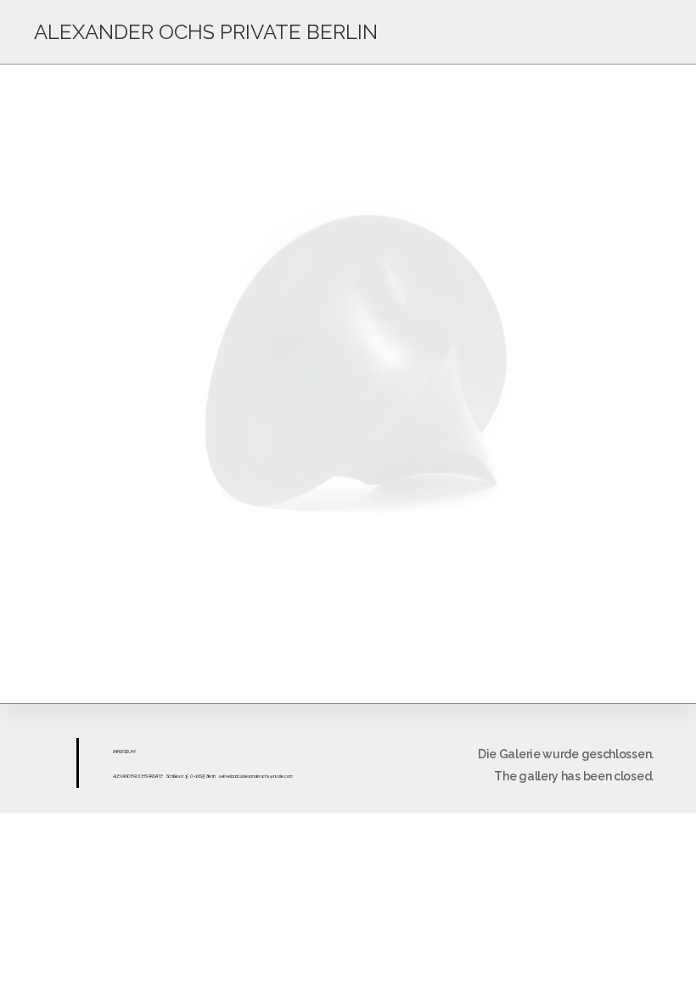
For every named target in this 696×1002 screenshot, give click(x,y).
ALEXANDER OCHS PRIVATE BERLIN (206, 32)
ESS (124, 751)
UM (131, 751)
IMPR (117, 751)
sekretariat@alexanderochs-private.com (256, 776)
